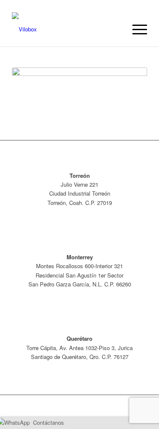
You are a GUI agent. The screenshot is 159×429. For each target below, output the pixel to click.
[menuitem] (135, 29)
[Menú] (135, 29)
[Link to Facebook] (102, 405)
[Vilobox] (66, 29)
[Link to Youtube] (115, 405)
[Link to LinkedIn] (128, 405)
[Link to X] (90, 405)
